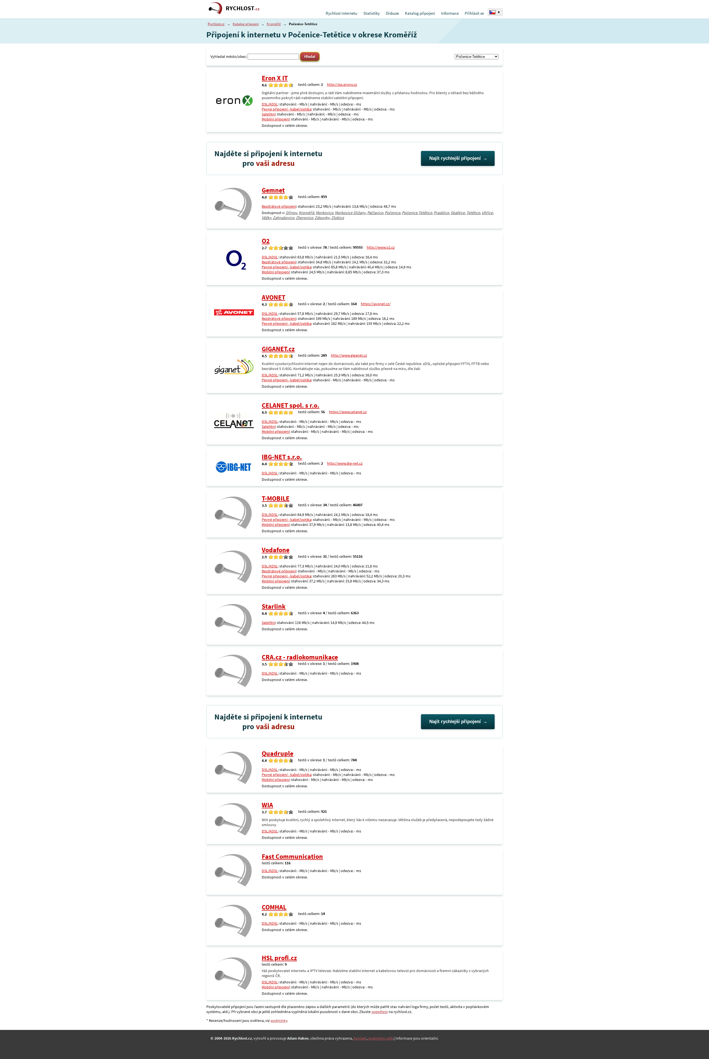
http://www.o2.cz (381, 247)
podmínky (279, 1020)
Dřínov (291, 212)
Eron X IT (275, 78)
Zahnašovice (283, 217)
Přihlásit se (474, 13)
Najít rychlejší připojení (455, 158)
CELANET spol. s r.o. (290, 405)
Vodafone (275, 550)
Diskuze (392, 13)
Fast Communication (292, 856)
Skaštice (458, 212)
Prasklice (441, 212)
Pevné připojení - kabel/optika (286, 109)
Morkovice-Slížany (350, 212)
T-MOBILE (275, 498)
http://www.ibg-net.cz (345, 463)
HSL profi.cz (279, 958)
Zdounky (322, 217)
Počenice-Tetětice (417, 212)
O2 (266, 241)
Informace (450, 13)
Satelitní (268, 114)
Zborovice (304, 217)
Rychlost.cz (216, 24)
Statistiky (371, 13)
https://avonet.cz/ (376, 303)
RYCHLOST (243, 8)
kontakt (360, 1038)
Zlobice (337, 217)
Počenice (392, 212)
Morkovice (324, 212)
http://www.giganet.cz (349, 355)
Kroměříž (274, 24)
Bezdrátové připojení (279, 206)
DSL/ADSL (270, 104)
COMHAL (274, 907)
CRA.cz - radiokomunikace (300, 657)
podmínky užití (380, 1038)
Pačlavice (375, 212)
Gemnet (273, 190)
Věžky (266, 217)
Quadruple (277, 753)
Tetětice (473, 212)
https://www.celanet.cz (348, 411)
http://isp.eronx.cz (342, 84)
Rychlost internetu (341, 13)
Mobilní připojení (275, 119)
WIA (267, 805)
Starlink (274, 606)
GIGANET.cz (278, 349)
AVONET (273, 297)
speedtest (379, 1011)
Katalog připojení (420, 13)
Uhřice (487, 212)
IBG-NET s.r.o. (282, 457)
